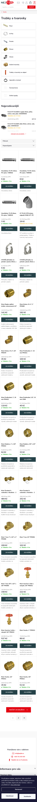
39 (24, 718)
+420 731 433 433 (19, 757)
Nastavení (18, 789)
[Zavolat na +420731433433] (23, 2)
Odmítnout (9, 796)
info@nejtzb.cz (19, 753)
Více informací (15, 785)
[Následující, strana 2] (18, 718)
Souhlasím (27, 796)
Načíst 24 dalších (17, 710)
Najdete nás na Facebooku (19, 760)
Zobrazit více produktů (18, 134)
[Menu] (34, 2)
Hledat (31, 7)
